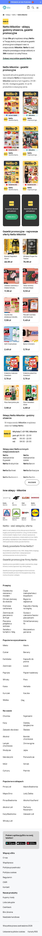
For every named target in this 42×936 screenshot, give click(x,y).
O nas (5, 857)
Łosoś (25, 666)
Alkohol (6, 736)
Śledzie (26, 729)
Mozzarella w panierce (29, 630)
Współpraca (8, 862)
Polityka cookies (9, 872)
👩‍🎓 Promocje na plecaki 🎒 (21, 2)
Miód (5, 764)
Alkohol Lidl (8, 807)
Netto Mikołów (22, 15)
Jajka (25, 750)
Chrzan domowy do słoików (10, 600)
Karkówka (7, 659)
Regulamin (7, 877)
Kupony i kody (8, 897)
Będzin (29, 477)
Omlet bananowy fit (30, 622)
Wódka (6, 700)
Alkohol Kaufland (30, 800)
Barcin (29, 463)
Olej (22, 700)
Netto (14, 15)
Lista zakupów (9, 902)
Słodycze (7, 750)
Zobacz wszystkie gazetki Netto (17, 58)
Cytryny (6, 770)
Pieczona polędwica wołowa (7, 623)
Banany (26, 652)
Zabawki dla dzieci (11, 729)
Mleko (5, 645)
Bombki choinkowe (28, 737)
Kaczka (26, 693)
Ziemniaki (7, 666)
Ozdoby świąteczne (28, 724)
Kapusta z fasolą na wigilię (30, 607)
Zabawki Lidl (28, 814)
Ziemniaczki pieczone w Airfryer (8, 615)
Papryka (6, 672)
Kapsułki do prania (28, 660)
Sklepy (8, 15)
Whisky (6, 679)
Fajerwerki (27, 716)
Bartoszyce (31, 470)
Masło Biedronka (30, 786)
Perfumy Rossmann (28, 808)
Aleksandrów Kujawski (8, 457)
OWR (5, 882)
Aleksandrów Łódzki (29, 457)
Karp (5, 723)
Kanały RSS (33, 931)
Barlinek (9, 470)
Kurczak (6, 693)
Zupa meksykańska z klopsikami (30, 593)
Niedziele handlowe (11, 917)
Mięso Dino (7, 793)
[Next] (40, 2)
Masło (26, 645)
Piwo (25, 679)
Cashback (7, 907)
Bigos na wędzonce (27, 600)
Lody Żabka (28, 793)
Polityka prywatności (11, 867)
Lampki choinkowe (7, 744)
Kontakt (6, 887)
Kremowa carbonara (7, 607)
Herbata (26, 686)
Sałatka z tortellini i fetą (9, 630)
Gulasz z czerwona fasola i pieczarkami (30, 615)
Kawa (5, 686)
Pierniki (26, 770)
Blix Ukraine (8, 912)
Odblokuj (11, 217)
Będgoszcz (10, 477)
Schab (26, 764)
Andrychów (10, 463)
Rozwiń (32, 482)
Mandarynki (8, 757)
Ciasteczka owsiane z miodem (7, 593)
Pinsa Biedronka (10, 800)
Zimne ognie (28, 743)
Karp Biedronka (9, 814)
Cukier (6, 652)
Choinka (6, 716)
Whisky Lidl (7, 821)
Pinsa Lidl (7, 786)
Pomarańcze (28, 757)
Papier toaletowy (30, 672)
